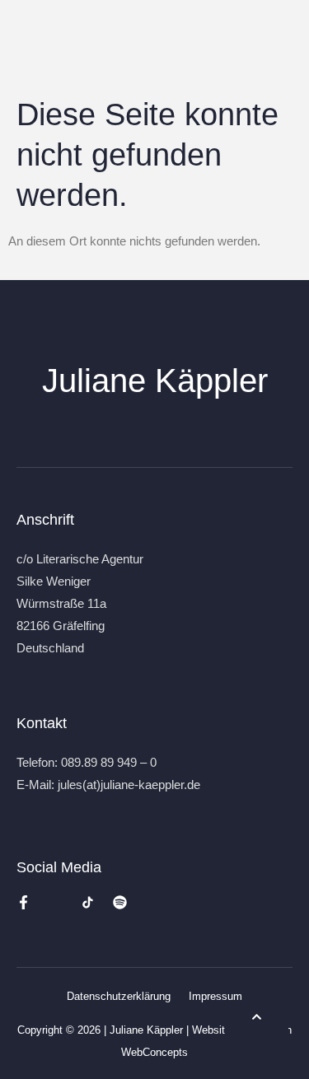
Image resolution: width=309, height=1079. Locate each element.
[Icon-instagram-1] (56, 902)
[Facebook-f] (23, 902)
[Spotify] (120, 902)
